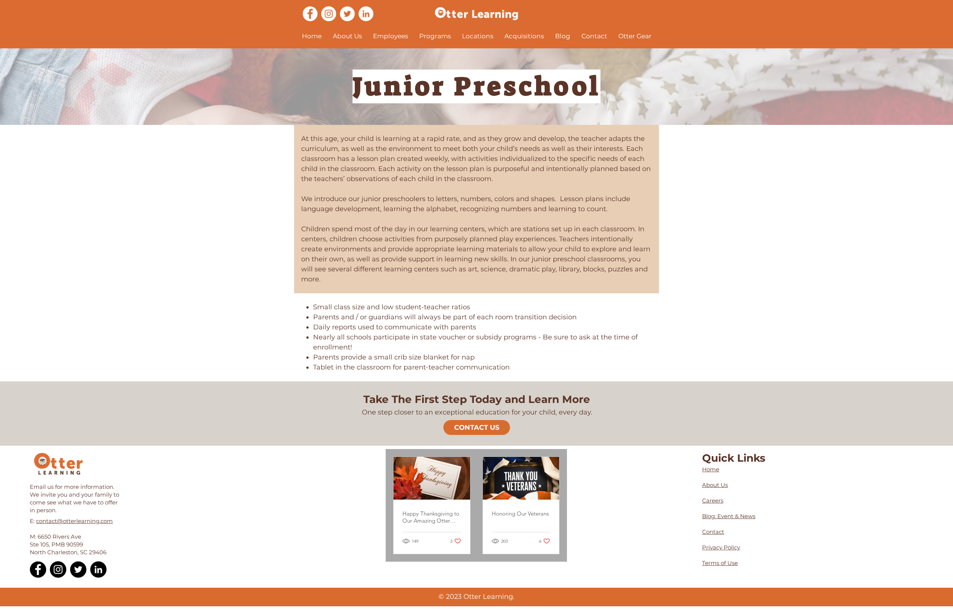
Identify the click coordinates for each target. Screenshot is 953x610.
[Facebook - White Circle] (310, 13)
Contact (713, 531)
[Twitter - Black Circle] (78, 569)
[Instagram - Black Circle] (58, 569)
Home (710, 469)
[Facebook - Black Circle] (38, 569)
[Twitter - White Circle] (347, 13)
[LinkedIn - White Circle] (365, 13)
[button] (347, 36)
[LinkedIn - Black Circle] (98, 569)
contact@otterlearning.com (74, 521)
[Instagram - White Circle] (328, 13)
